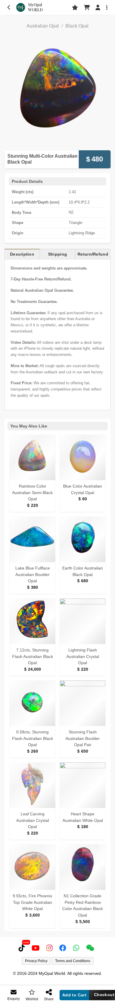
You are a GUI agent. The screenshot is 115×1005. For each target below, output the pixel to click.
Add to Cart (74, 995)
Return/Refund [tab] (93, 254)
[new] (23, 947)
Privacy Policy (36, 961)
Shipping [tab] (57, 254)
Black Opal (76, 25)
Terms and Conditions (72, 961)
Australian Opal (43, 25)
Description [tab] (22, 254)
